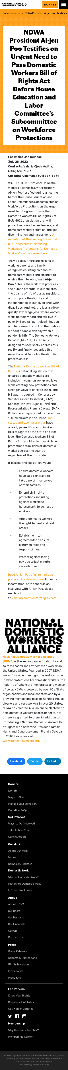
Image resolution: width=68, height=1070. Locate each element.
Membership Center (20, 1036)
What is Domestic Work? (23, 877)
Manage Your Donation (22, 803)
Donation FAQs (17, 810)
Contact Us (15, 937)
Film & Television (18, 964)
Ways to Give (16, 797)
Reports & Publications (22, 958)
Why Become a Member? (23, 1030)
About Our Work (18, 850)
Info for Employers (20, 890)
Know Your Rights (19, 995)
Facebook (16, 761)
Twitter (35, 761)
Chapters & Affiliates (21, 1002)
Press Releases (11, 13)
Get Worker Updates (20, 1008)
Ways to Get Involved (21, 823)
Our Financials (16, 924)
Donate (50, 4)
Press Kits (14, 977)
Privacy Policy (25, 1065)
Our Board (14, 911)
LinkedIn (52, 761)
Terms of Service (41, 1065)
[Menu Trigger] (63, 4)
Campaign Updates (20, 864)
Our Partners (16, 917)
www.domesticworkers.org (21, 741)
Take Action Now (18, 830)
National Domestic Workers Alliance (18, 5)
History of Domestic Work (24, 883)
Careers (13, 930)
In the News (15, 971)
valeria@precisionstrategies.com (34, 598)
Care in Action (17, 836)
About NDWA (16, 904)
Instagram (24, 1016)
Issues (12, 857)
